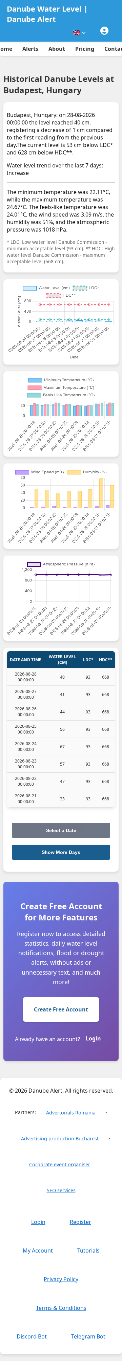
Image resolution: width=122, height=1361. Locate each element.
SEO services (61, 1190)
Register (80, 1222)
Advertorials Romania (71, 1112)
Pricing (84, 49)
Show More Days (61, 852)
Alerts (30, 49)
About (56, 49)
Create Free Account (61, 1009)
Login (93, 1038)
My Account (38, 1250)
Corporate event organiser (59, 1164)
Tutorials (88, 1250)
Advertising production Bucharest (60, 1138)
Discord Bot (32, 1336)
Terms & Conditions (61, 1308)
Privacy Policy (61, 1279)
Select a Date (61, 830)
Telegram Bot (88, 1336)
